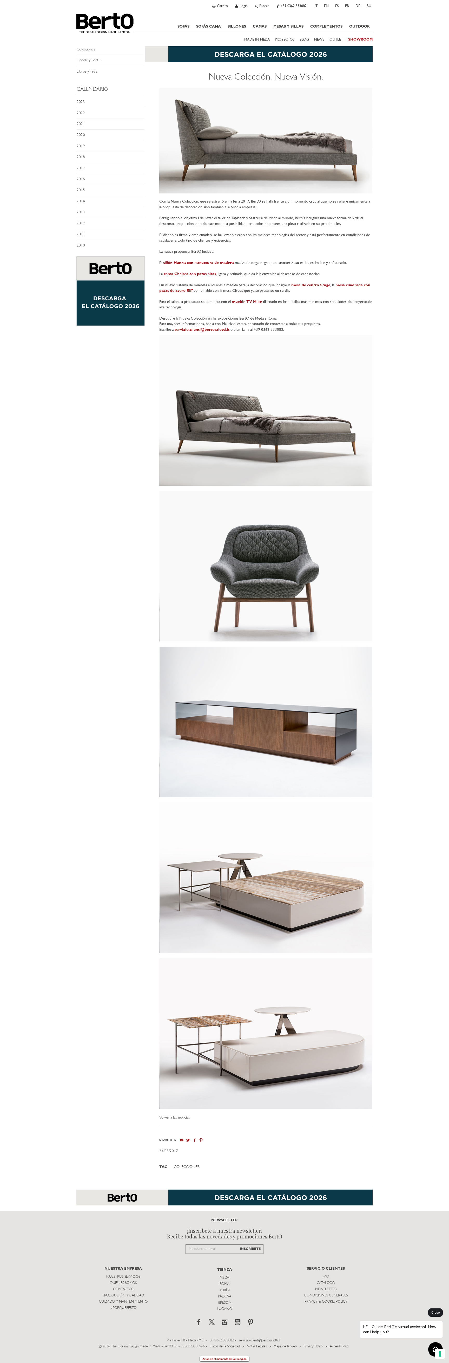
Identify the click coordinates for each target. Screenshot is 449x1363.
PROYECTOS (284, 40)
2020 (81, 135)
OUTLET (336, 40)
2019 (81, 146)
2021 (81, 124)
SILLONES (237, 26)
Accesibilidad (339, 1346)
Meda (224, 1278)
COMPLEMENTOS (326, 26)
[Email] (181, 1140)
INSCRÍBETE (250, 1249)
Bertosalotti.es (105, 22)
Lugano (224, 1309)
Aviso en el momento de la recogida (224, 1358)
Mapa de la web (285, 1346)
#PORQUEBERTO (123, 1308)
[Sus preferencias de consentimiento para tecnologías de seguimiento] (440, 1354)
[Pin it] (201, 1140)
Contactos (123, 1289)
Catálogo (326, 1283)
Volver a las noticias (174, 1118)
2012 (81, 223)
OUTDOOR (359, 26)
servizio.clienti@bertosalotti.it (202, 330)
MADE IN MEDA (257, 40)
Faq (326, 1277)
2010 (81, 246)
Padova (224, 1297)
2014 (81, 201)
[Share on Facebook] (194, 1140)
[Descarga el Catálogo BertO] (224, 56)
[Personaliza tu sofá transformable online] (110, 293)
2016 (81, 179)
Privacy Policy (313, 1346)
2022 (81, 113)
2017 (81, 168)
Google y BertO (89, 60)
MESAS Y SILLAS (288, 26)
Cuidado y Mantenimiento (123, 1302)
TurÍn (224, 1290)
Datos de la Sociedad (225, 1346)
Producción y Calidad (123, 1295)
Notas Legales (257, 1346)
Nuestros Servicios (123, 1277)
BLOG (304, 40)
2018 (81, 157)
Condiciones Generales (326, 1295)
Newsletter (326, 1289)
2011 (81, 234)
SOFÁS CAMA (208, 26)
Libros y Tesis (87, 72)
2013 (81, 212)
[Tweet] (188, 1140)
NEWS (319, 40)
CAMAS (260, 26)
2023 (81, 102)
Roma (224, 1284)
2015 (81, 190)
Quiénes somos (123, 1283)
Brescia (224, 1303)
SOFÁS (183, 26)
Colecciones (86, 49)
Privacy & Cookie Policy (326, 1302)
